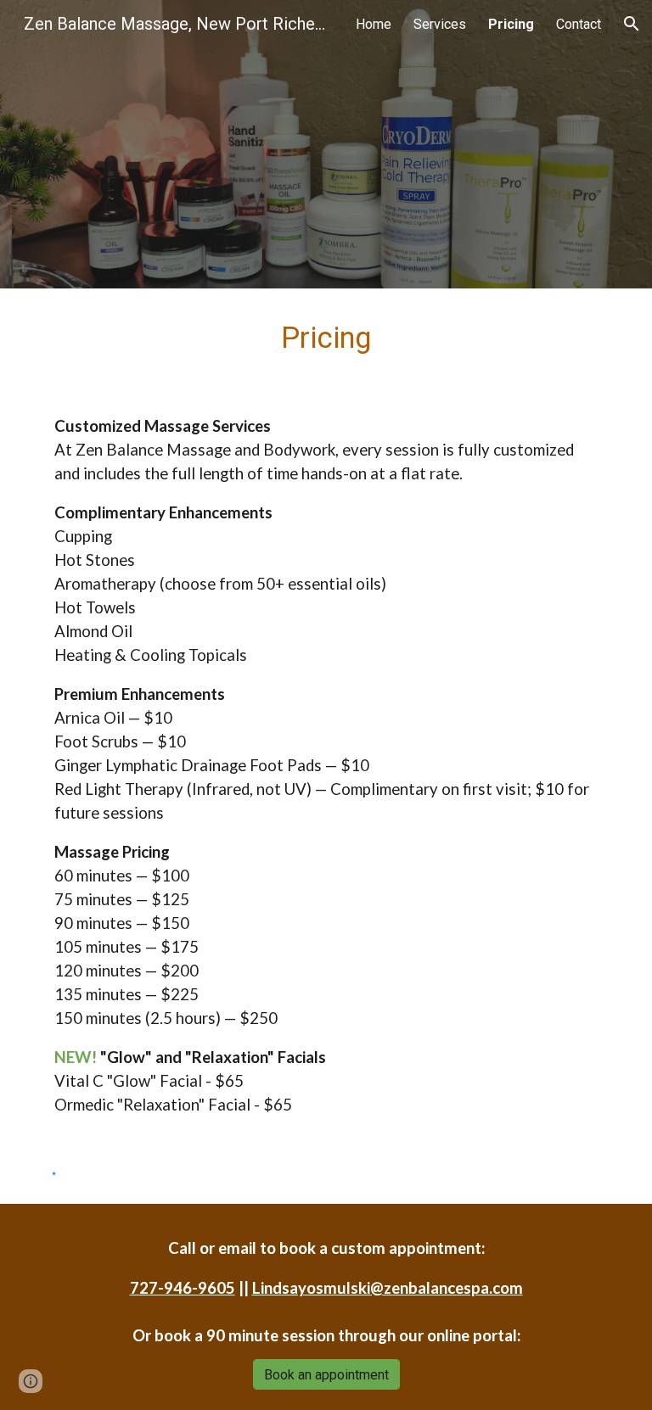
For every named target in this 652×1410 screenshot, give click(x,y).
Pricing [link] (511, 24)
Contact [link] (578, 24)
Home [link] (373, 24)
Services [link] (439, 24)
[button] (631, 23)
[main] (326, 337)
